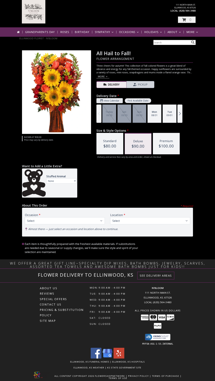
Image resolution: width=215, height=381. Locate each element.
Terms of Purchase (165, 375)
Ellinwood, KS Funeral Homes (89, 361)
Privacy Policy (138, 375)
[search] (193, 42)
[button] (187, 19)
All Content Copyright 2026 (74, 375)
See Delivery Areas (156, 275)
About (172, 32)
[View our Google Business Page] (107, 357)
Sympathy (102, 32)
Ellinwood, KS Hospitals (128, 361)
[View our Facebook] (96, 357)
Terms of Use (118, 378)
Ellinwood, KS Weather (89, 367)
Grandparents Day (40, 32)
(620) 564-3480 (187, 10)
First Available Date (137, 100)
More (190, 32)
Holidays (151, 32)
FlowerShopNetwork (110, 375)
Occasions (127, 32)
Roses (64, 32)
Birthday (82, 32)
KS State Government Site (124, 367)
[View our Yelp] (119, 357)
